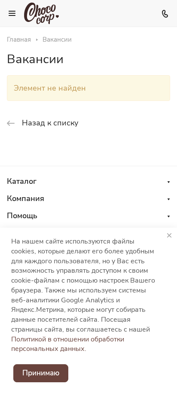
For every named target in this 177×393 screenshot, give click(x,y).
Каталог (22, 181)
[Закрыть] (169, 235)
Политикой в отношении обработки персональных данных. (67, 344)
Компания (25, 198)
